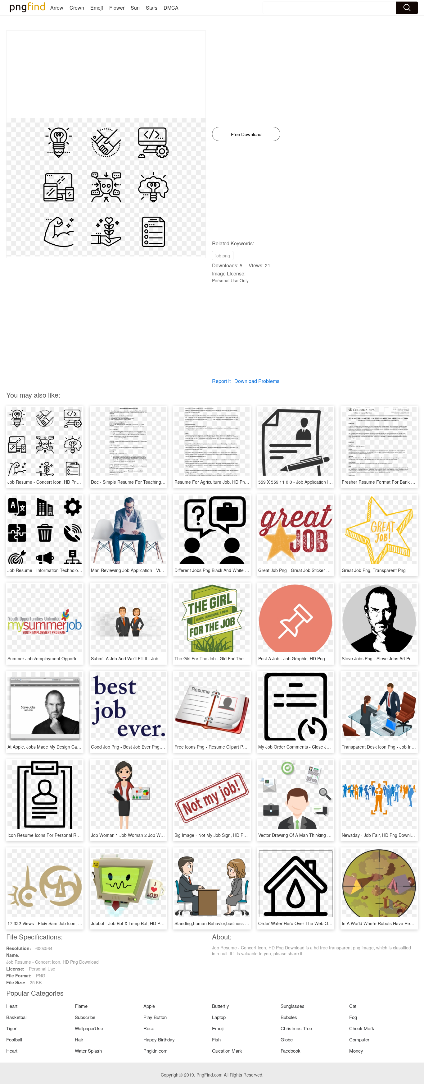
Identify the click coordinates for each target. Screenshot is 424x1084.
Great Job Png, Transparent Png (374, 570)
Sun (135, 7)
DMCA (171, 7)
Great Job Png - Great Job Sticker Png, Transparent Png (313, 570)
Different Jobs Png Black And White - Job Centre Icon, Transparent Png (244, 570)
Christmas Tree (296, 1028)
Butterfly (220, 1006)
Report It (221, 381)
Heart (11, 1006)
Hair (79, 1039)
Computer (359, 1039)
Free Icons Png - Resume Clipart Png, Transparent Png (228, 747)
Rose (148, 1028)
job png (222, 255)
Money (356, 1050)
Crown (77, 7)
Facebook (290, 1050)
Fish (216, 1039)
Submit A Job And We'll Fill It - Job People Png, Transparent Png (154, 658)
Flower (116, 7)
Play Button (155, 1017)
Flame (81, 1006)
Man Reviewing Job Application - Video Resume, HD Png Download (157, 570)
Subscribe (85, 1017)
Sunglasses (292, 1006)
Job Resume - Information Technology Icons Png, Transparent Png (73, 570)
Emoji (96, 7)
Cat (352, 1006)
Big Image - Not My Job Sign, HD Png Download (221, 835)
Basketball (16, 1017)
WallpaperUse (89, 1028)
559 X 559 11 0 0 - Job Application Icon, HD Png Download (316, 482)
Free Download (246, 134)
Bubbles (289, 1017)
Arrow (56, 7)
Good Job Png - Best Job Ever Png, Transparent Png (143, 747)
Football (14, 1039)
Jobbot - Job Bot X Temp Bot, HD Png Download (138, 923)
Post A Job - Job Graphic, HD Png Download (302, 658)
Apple (149, 1006)
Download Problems (256, 381)
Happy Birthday (159, 1039)
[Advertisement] (106, 74)
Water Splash (88, 1050)
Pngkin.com (155, 1050)
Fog (353, 1017)
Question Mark (227, 1050)
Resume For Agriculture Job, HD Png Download (221, 482)
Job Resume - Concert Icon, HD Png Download (53, 482)
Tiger (11, 1028)
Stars (151, 7)
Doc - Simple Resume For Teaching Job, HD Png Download (149, 482)
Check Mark (361, 1028)
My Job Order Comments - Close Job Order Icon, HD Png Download (325, 747)
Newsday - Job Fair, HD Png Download (380, 835)
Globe (287, 1039)
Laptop (219, 1017)
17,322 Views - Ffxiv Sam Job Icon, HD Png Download (60, 923)
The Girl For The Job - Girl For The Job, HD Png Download (232, 658)
